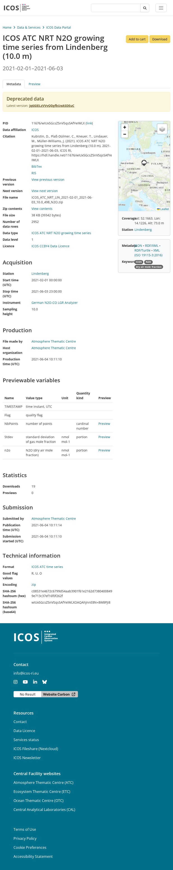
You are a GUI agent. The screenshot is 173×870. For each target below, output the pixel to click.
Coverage (129, 218)
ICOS (35, 130)
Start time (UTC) (10, 282)
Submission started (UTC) (13, 538)
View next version (45, 191)
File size (9, 215)
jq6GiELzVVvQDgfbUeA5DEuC (51, 105)
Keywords (129, 261)
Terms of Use (25, 829)
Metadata (129, 245)
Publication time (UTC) (11, 527)
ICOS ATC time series (47, 567)
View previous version (48, 179)
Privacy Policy (25, 838)
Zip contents (12, 208)
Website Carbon (56, 694)
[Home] (17, 8)
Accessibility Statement (33, 856)
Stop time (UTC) (10, 293)
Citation (9, 136)
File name (10, 197)
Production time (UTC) (11, 361)
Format (8, 567)
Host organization (12, 350)
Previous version (9, 181)
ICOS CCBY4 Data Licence (50, 246)
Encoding (10, 584)
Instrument (11, 302)
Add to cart (137, 39)
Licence (8, 246)
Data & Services (29, 27)
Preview (34, 84)
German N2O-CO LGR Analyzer (55, 302)
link (89, 123)
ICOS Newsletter (27, 757)
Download (159, 39)
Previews (10, 493)
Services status (26, 739)
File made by (13, 341)
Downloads (11, 486)
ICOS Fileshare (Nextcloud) (36, 748)
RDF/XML (152, 245)
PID (5, 123)
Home (7, 27)
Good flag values (10, 575)
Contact (20, 721)
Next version (13, 191)
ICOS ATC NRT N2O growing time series (61, 233)
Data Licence (24, 730)
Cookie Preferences (30, 847)
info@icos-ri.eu (26, 673)
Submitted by (13, 518)
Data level (10, 239)
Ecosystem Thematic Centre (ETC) (42, 791)
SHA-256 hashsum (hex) (14, 593)
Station (8, 273)
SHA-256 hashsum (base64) (10, 607)
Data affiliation (14, 130)
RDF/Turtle (142, 250)
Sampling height (10, 311)
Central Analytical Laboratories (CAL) (44, 809)
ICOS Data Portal (58, 27)
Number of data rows (11, 224)
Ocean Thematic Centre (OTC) (39, 800)
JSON (138, 245)
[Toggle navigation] (161, 8)
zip (34, 584)
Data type (10, 233)
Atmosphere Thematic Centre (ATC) (43, 782)
